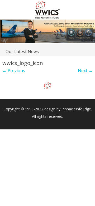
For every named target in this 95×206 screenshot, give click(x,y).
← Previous (13, 70)
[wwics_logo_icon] (47, 85)
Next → (85, 70)
